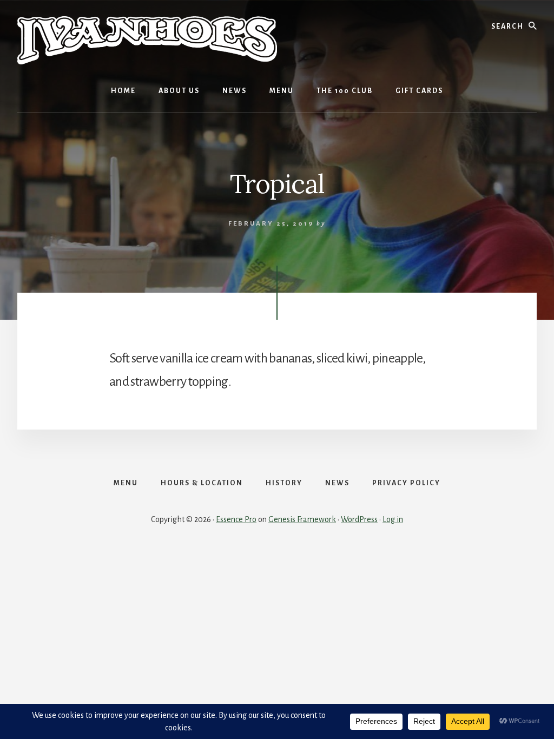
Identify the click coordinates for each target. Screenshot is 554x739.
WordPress (359, 519)
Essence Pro (236, 519)
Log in (392, 519)
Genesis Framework (302, 519)
